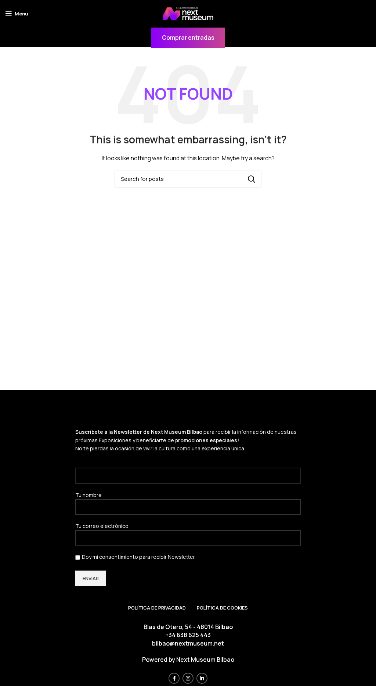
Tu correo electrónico (102, 525)
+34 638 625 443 (188, 635)
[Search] (251, 179)
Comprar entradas (188, 37)
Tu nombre (88, 495)
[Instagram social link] (188, 678)
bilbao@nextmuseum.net (188, 643)
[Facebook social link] (174, 678)
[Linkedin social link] (201, 678)
